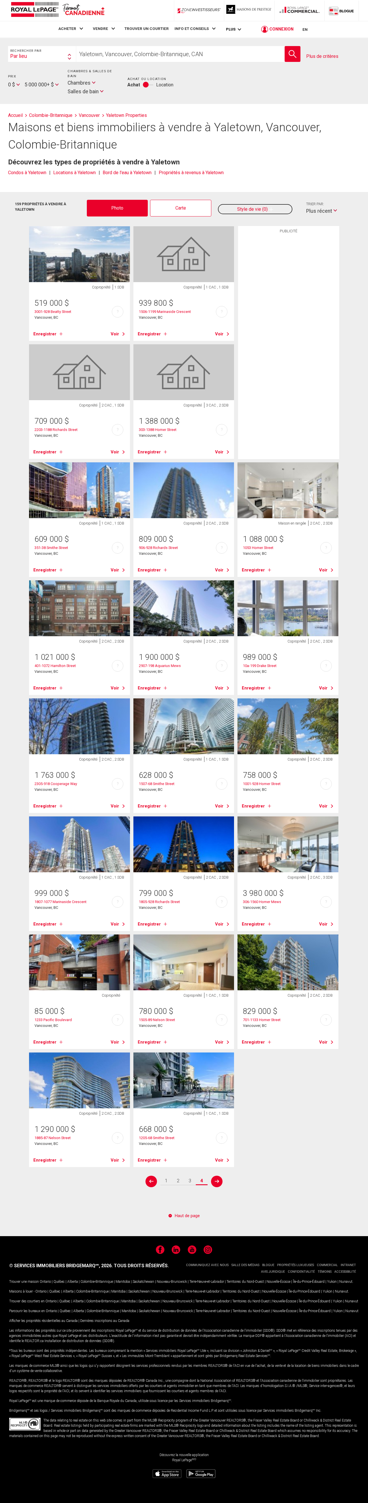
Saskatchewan (143, 1282)
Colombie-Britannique (96, 1282)
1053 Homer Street (258, 548)
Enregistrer (44, 334)
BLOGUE (268, 1265)
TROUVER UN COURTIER (146, 28)
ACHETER (67, 28)
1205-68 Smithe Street (157, 1138)
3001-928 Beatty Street (52, 311)
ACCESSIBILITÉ (345, 1272)
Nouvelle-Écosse (278, 1282)
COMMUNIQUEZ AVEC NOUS (207, 1265)
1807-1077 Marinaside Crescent (60, 902)
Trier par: (315, 204)
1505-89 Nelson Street (157, 1020)
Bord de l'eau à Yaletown (127, 172)
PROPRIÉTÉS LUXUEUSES (295, 1265)
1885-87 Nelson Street (52, 1138)
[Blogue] (341, 11)
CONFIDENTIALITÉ (301, 1272)
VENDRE (100, 28)
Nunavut (345, 1282)
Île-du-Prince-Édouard (309, 1282)
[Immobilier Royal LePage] (57, 10)
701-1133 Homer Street (262, 1020)
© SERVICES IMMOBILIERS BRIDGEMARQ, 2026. (61, 1265)
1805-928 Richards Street (159, 902)
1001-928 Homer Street (262, 784)
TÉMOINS (324, 1272)
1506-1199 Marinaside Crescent (165, 311)
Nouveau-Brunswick (172, 1282)
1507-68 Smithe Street (157, 784)
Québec (59, 1282)
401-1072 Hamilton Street (55, 666)
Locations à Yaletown (74, 172)
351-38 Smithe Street (51, 548)
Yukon (332, 1282)
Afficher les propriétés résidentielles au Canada (43, 1321)
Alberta (72, 1282)
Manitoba (123, 1282)
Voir (115, 334)
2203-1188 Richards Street (56, 429)
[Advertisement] (289, 325)
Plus (230, 29)
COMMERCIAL (327, 1265)
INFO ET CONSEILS (192, 28)
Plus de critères (322, 56)
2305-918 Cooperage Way (55, 784)
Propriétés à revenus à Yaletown (191, 172)
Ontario (45, 1282)
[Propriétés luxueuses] (249, 10)
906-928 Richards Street (158, 548)
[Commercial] (300, 11)
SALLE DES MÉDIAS (245, 1265)
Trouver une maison (24, 1282)
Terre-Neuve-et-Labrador (206, 1282)
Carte (180, 208)
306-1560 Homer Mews (262, 902)
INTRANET (348, 1265)
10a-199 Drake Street (260, 666)
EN (305, 29)
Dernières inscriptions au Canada (104, 1321)
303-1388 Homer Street (158, 429)
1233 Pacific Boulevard (53, 1020)
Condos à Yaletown (27, 172)
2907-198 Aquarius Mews (160, 666)
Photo (117, 208)
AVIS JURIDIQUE (273, 1272)
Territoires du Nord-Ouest (245, 1282)
